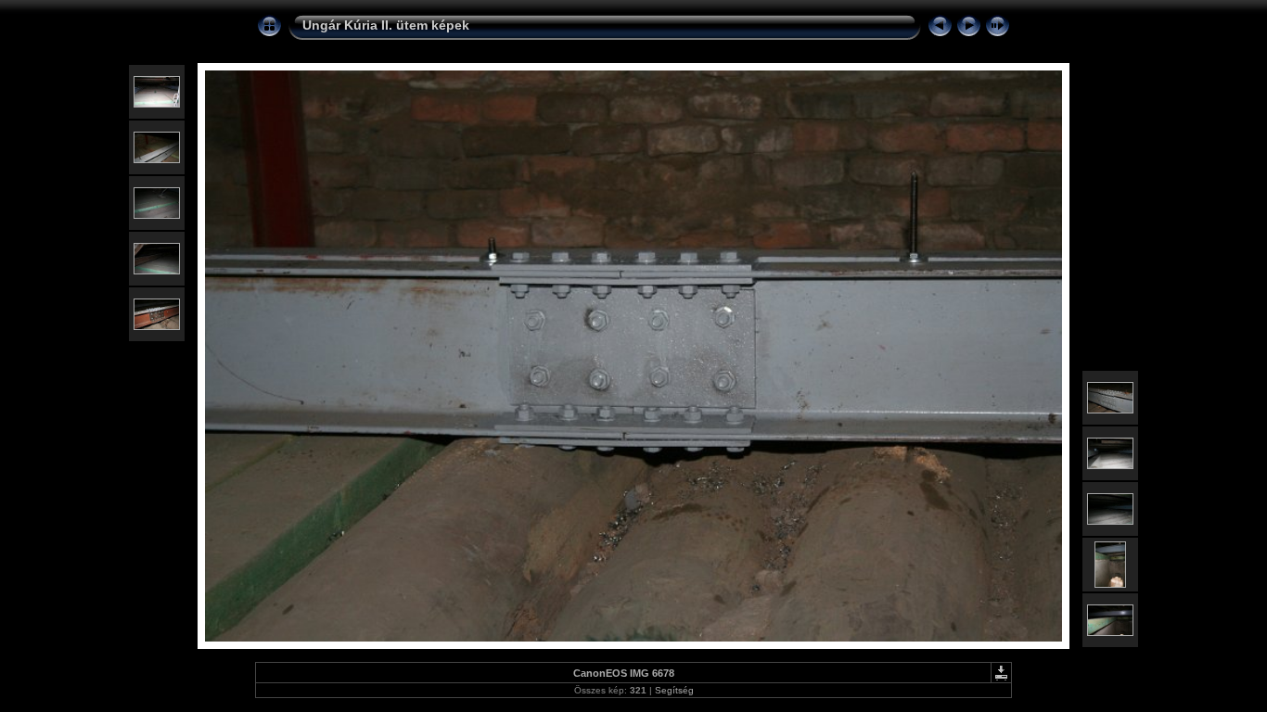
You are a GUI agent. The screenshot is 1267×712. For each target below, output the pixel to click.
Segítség (674, 690)
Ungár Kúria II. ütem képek (385, 25)
